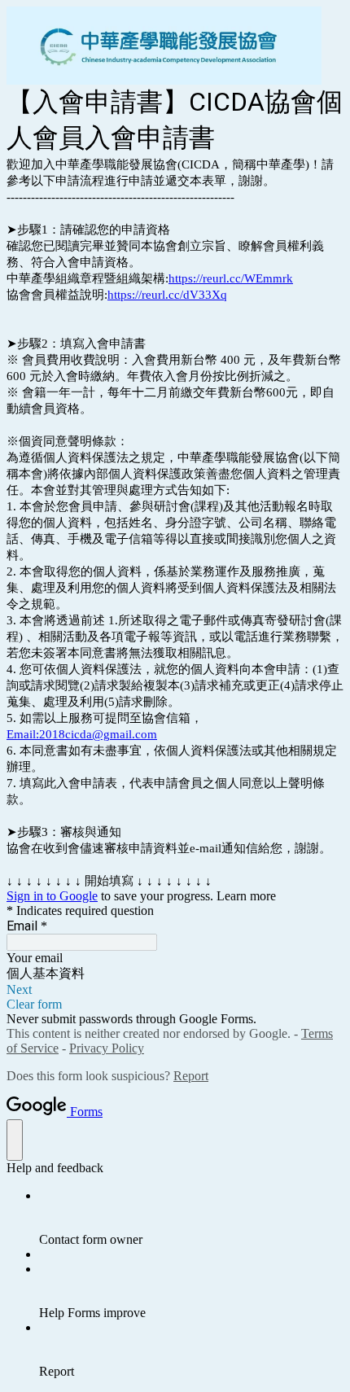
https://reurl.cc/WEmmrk (230, 278)
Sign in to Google (52, 896)
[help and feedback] (15, 1140)
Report (190, 1076)
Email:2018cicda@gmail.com (82, 734)
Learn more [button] (246, 896)
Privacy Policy (106, 1048)
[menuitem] (191, 1217)
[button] (175, 990)
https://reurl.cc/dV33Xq (167, 294)
